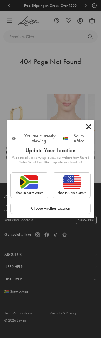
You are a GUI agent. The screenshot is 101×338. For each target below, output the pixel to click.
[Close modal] (88, 126)
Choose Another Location (50, 208)
